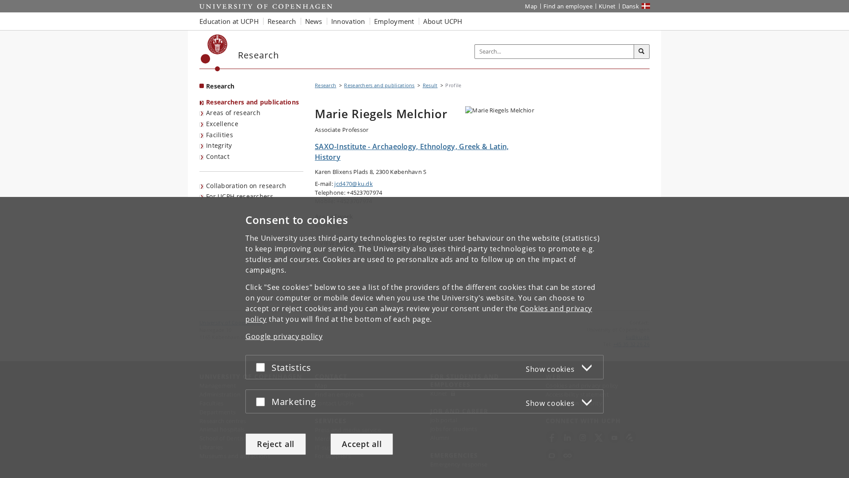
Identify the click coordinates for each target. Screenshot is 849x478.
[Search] (642, 51)
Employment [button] (394, 21)
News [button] (313, 21)
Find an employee (568, 6)
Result (430, 85)
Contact (217, 156)
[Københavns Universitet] (214, 53)
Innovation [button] (348, 21)
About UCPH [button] (443, 21)
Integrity (219, 145)
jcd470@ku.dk (353, 184)
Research (220, 86)
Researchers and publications (252, 102)
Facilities (219, 135)
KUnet (607, 6)
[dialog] (424, 337)
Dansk (630, 6)
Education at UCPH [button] (229, 21)
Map (531, 6)
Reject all (275, 444)
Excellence (222, 124)
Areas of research (233, 112)
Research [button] (282, 21)
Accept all (362, 444)
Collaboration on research (246, 185)
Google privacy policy (284, 336)
